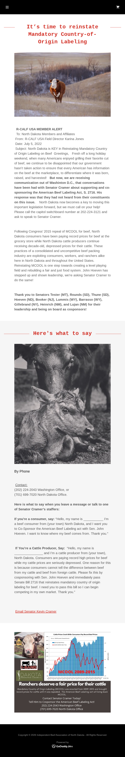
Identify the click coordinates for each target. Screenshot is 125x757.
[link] (118, 7)
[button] (12, 7)
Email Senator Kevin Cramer (35, 611)
